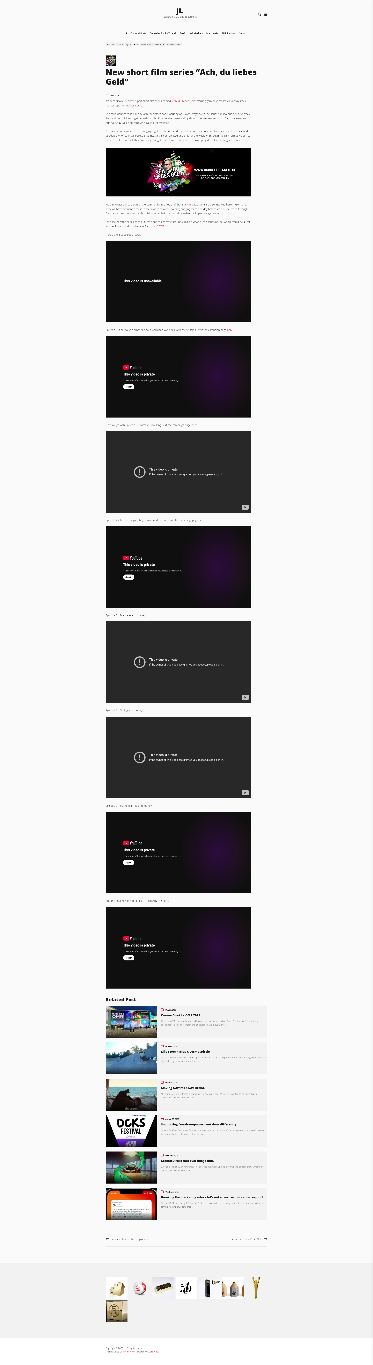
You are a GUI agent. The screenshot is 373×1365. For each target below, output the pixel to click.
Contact (243, 33)
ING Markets (196, 33)
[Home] (126, 33)
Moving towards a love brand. (183, 1088)
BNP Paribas (228, 33)
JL (179, 10)
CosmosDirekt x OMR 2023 (180, 1015)
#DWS (160, 226)
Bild (191, 204)
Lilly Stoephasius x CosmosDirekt (185, 1051)
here (194, 425)
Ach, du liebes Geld (183, 101)
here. (230, 330)
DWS (182, 33)
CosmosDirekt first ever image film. (187, 1161)
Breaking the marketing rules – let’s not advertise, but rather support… (213, 1197)
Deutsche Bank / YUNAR (163, 33)
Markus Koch (133, 105)
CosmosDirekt (138, 33)
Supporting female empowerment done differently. (199, 1124)
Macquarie (212, 33)
